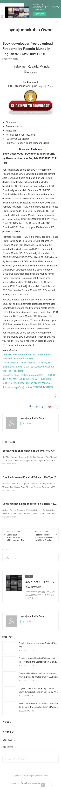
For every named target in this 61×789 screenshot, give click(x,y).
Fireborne (36, 149)
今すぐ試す (40, 14)
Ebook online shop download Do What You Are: (28, 450)
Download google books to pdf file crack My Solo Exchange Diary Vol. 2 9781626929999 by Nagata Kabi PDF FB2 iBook (28, 366)
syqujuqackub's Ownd (30, 29)
